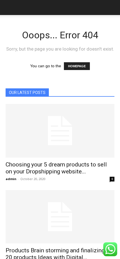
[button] (112, 7)
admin (11, 179)
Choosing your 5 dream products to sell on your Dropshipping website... (56, 168)
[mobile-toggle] (9, 7)
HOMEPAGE (77, 66)
